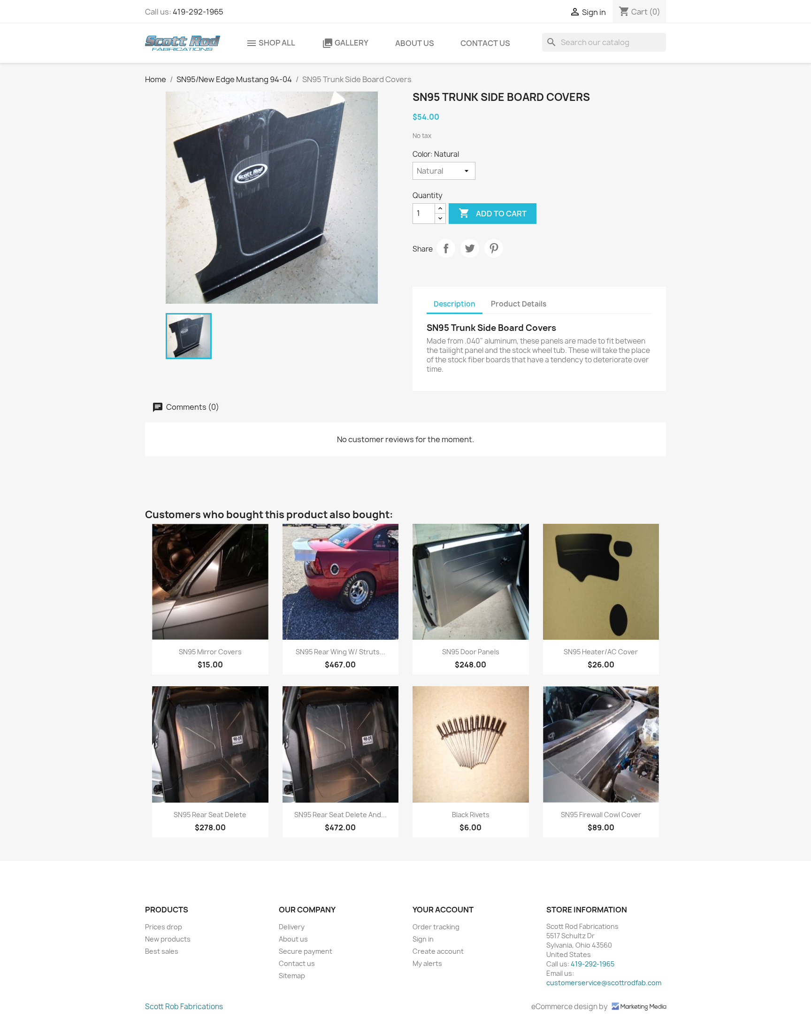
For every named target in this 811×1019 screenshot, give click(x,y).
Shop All (270, 43)
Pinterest (493, 248)
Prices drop (163, 926)
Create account (438, 951)
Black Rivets (471, 814)
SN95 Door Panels (470, 651)
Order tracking (436, 926)
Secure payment (305, 951)
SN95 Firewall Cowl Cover (601, 814)
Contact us (297, 963)
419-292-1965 (198, 12)
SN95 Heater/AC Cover (601, 651)
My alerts (427, 963)
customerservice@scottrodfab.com (603, 982)
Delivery (292, 926)
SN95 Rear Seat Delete (210, 814)
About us (414, 43)
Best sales (161, 951)
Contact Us (485, 43)
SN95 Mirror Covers (210, 651)
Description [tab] (454, 304)
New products (168, 939)
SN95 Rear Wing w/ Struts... (340, 651)
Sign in (423, 939)
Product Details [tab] (518, 304)
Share (445, 248)
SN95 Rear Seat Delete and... (340, 814)
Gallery (345, 43)
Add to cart (493, 213)
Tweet (469, 248)
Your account (443, 909)
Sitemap (292, 975)
